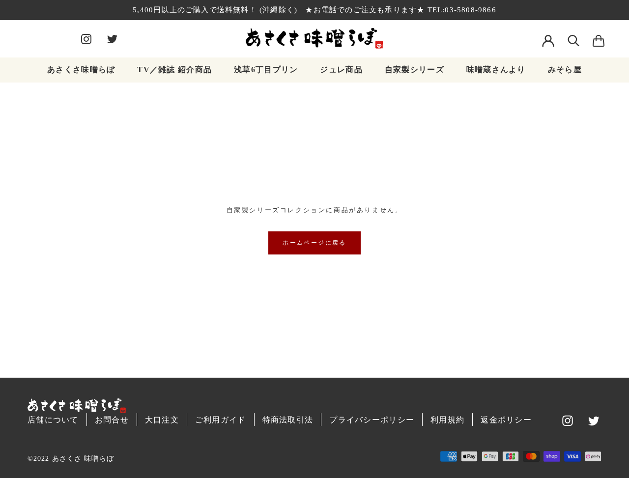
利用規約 (447, 420)
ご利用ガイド (220, 420)
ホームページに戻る (314, 242)
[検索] (573, 38)
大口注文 (162, 420)
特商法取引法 (288, 420)
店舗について (53, 420)
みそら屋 (565, 69)
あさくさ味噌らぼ (81, 69)
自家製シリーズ (414, 69)
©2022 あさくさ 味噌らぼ (71, 458)
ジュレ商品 (341, 69)
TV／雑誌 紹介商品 (174, 69)
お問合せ (112, 420)
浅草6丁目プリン (266, 69)
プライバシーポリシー (371, 420)
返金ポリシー (506, 420)
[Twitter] (112, 38)
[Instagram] (86, 38)
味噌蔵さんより (496, 69)
